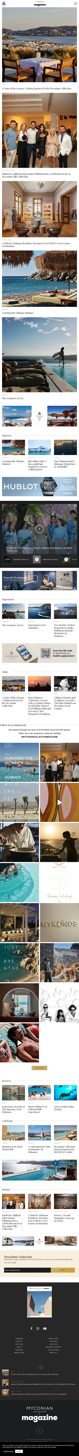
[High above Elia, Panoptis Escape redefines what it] (59, 962)
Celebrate (5, 1143)
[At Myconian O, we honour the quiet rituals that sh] (19, 842)
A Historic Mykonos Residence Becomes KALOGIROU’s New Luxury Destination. (36, 244)
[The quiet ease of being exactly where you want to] (59, 1002)
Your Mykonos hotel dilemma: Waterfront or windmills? (64, 464)
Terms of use (43, 1441)
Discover (4, 309)
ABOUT (19, 1347)
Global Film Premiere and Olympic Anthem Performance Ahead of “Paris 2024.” (39, 549)
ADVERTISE (19, 1350)
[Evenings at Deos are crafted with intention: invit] (19, 922)
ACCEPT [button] (19, 1451)
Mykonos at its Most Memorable (12, 1148)
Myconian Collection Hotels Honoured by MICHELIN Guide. (64, 1149)
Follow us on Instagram (13, 725)
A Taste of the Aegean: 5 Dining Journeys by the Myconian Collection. (37, 88)
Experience (5, 395)
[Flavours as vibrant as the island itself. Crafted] (19, 882)
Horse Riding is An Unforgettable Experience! (37, 1109)
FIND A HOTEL (54, 1338)
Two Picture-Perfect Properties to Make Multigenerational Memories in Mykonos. (64, 630)
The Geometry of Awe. (13, 398)
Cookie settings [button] (8, 1451)
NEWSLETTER (19, 1352)
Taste (3, 85)
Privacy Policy (36, 1441)
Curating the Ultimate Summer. (18, 312)
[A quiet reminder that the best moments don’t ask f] (19, 1042)
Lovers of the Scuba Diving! (64, 1108)
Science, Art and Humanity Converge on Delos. (64, 1218)
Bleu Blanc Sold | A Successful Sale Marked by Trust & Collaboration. (37, 465)
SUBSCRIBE (19, 1338)
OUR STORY (53, 1344)
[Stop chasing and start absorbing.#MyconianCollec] (19, 962)
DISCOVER (53, 1341)
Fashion (4, 240)
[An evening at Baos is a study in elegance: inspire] (59, 842)
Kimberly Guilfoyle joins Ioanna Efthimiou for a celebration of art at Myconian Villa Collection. (36, 175)
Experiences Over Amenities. (37, 626)
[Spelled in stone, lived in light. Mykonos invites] (59, 922)
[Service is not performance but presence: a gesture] (19, 1002)
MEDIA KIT (54, 1352)
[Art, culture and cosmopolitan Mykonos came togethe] (59, 762)
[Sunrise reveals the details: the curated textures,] (59, 802)
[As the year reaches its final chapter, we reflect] (59, 882)
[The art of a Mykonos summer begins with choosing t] (19, 762)
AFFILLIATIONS (53, 1350)
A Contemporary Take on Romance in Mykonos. (39, 1149)
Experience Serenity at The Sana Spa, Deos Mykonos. (13, 1109)
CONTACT (19, 1341)
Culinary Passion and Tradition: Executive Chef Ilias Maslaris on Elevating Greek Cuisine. (65, 703)
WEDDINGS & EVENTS (53, 1347)
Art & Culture (6, 170)
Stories (13, 170)
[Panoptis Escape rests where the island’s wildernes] (19, 802)
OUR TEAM (19, 1344)
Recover (4, 1103)
